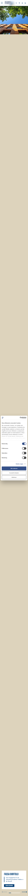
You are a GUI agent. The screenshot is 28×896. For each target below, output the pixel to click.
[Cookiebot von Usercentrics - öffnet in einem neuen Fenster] (20, 418)
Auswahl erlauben (14, 472)
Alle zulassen (14, 468)
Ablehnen (14, 477)
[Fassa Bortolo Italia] (8, 3)
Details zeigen (19, 463)
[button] (16, 3)
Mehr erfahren (9, 885)
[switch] (24, 448)
